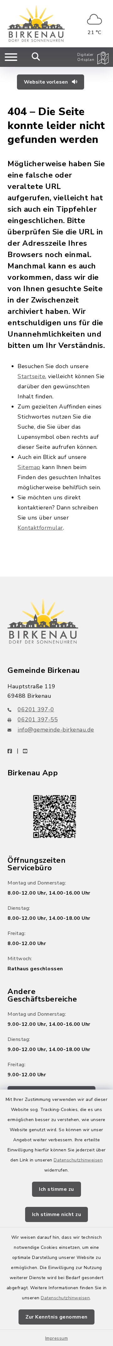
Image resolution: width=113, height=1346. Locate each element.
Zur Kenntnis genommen (56, 1317)
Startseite (31, 376)
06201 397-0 (36, 709)
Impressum (56, 1338)
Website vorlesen (46, 82)
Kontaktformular (40, 528)
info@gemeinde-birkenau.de (56, 729)
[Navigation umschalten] (11, 57)
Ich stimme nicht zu (56, 1214)
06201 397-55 (38, 719)
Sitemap (29, 467)
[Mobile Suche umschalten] (36, 57)
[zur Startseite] (36, 23)
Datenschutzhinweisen (78, 1160)
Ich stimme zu (56, 1189)
